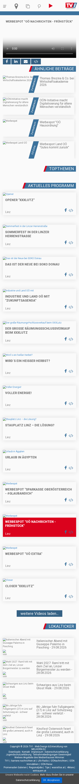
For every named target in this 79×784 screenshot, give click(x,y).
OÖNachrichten (59, 760)
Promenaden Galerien (15, 767)
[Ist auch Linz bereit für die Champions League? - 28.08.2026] (39, 625)
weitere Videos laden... (39, 613)
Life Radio (43, 760)
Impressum (37, 752)
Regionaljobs (36, 767)
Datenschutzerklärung (56, 752)
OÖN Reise (46, 764)
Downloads (15, 752)
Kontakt (26, 752)
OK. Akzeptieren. (51, 780)
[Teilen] (25, 61)
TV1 (7, 760)
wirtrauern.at (39, 770)
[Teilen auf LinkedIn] (15, 61)
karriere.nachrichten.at (23, 760)
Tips (47, 767)
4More (70, 767)
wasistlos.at (58, 767)
